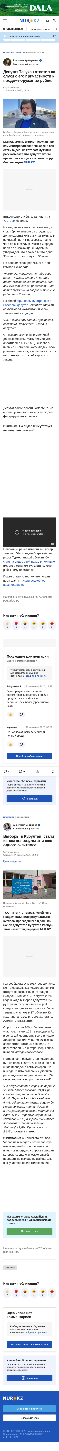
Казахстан (23, 817)
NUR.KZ (29, 162)
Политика (8, 817)
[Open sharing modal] (37, 771)
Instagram (32, 798)
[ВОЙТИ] (54, 21)
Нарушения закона (40, 29)
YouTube (9, 220)
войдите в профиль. (36, 675)
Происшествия (13, 29)
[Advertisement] (29, 189)
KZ (47, 20)
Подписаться (29, 1231)
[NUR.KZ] (29, 20)
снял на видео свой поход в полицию (29, 561)
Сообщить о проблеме (29, 1408)
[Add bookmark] (53, 771)
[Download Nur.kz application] (29, 8)
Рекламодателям (29, 1417)
